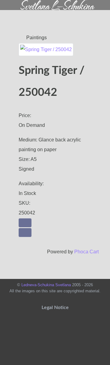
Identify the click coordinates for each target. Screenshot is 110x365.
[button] (25, 222)
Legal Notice (55, 307)
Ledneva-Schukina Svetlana (46, 285)
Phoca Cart (86, 251)
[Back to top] (55, 354)
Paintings (36, 37)
